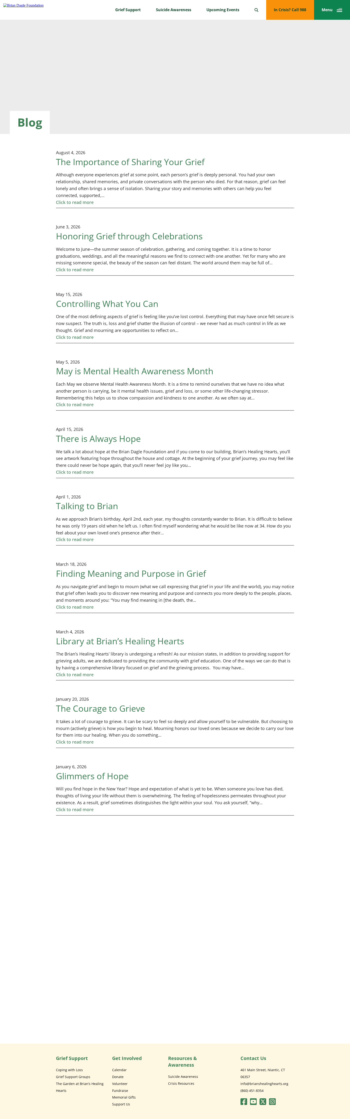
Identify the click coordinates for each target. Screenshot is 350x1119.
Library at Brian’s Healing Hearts (120, 641)
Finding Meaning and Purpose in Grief (131, 573)
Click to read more (75, 202)
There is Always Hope (98, 438)
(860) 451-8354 (252, 1090)
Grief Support (128, 10)
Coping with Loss (69, 1070)
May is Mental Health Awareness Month (134, 371)
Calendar (119, 1070)
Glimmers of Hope (92, 776)
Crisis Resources (181, 1083)
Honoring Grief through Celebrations (129, 236)
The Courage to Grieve (100, 708)
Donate (118, 1077)
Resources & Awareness (182, 1061)
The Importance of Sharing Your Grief (130, 162)
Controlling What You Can (107, 304)
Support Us (121, 1104)
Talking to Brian (87, 506)
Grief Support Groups (73, 1077)
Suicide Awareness (173, 10)
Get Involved (127, 1058)
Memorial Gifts (124, 1097)
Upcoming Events (222, 10)
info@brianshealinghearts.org (264, 1083)
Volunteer (120, 1083)
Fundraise (120, 1090)
